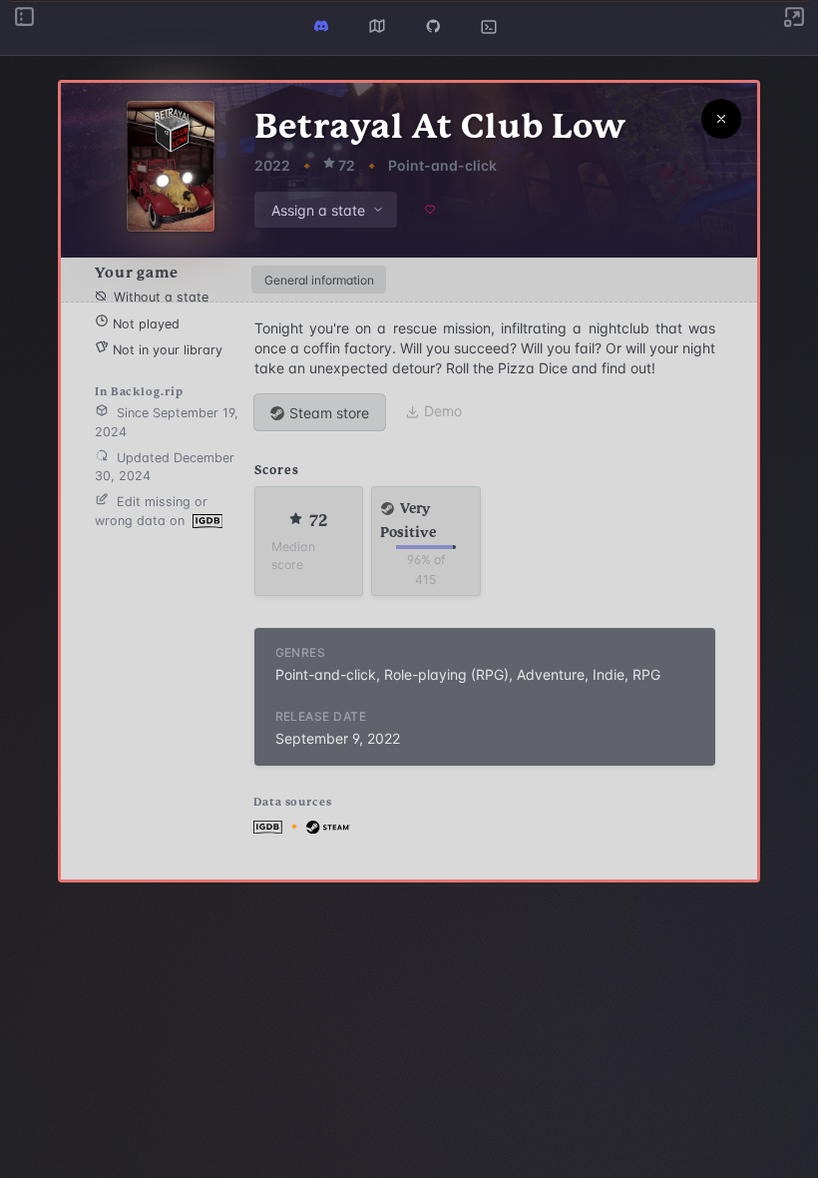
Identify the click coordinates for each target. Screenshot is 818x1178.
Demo (443, 410)
